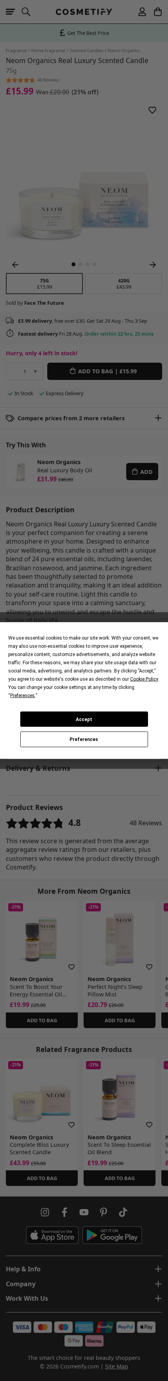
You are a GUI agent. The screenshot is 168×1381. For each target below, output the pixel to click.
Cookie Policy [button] (144, 679)
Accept (84, 719)
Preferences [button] (22, 695)
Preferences (84, 739)
